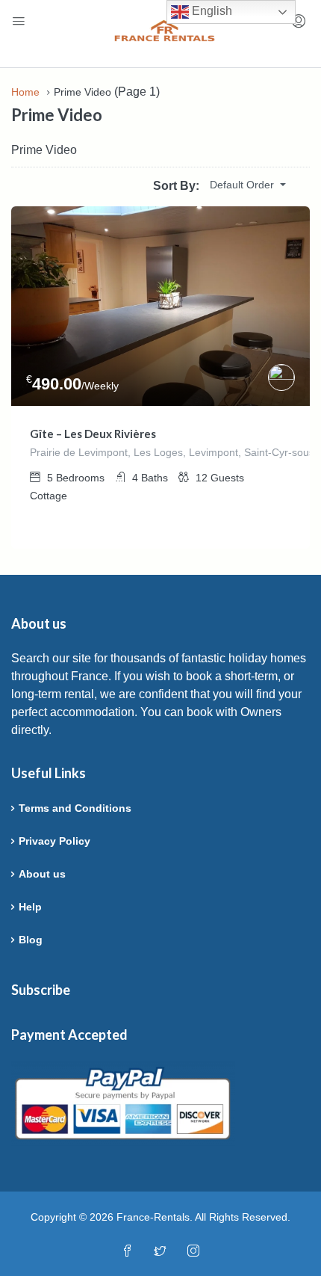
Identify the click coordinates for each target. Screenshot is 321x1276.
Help (30, 907)
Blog (31, 940)
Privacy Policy (54, 841)
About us (42, 874)
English (210, 10)
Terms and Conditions (75, 808)
